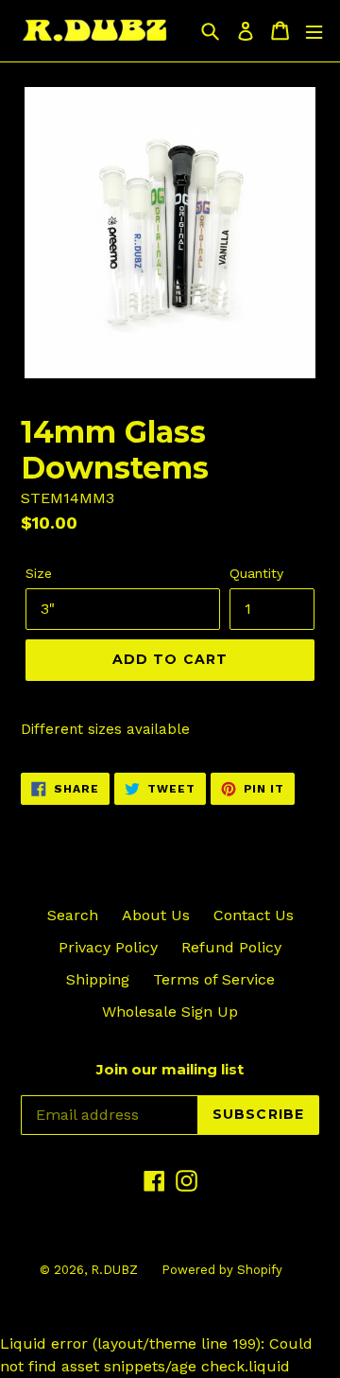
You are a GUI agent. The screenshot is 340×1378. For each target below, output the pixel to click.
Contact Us (253, 915)
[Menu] (314, 30)
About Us (156, 915)
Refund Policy (231, 947)
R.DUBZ (114, 1270)
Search (72, 915)
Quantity (256, 573)
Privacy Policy (108, 947)
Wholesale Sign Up (170, 1011)
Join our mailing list (170, 1069)
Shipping (97, 979)
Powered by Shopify (222, 1270)
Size (39, 573)
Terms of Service (214, 979)
